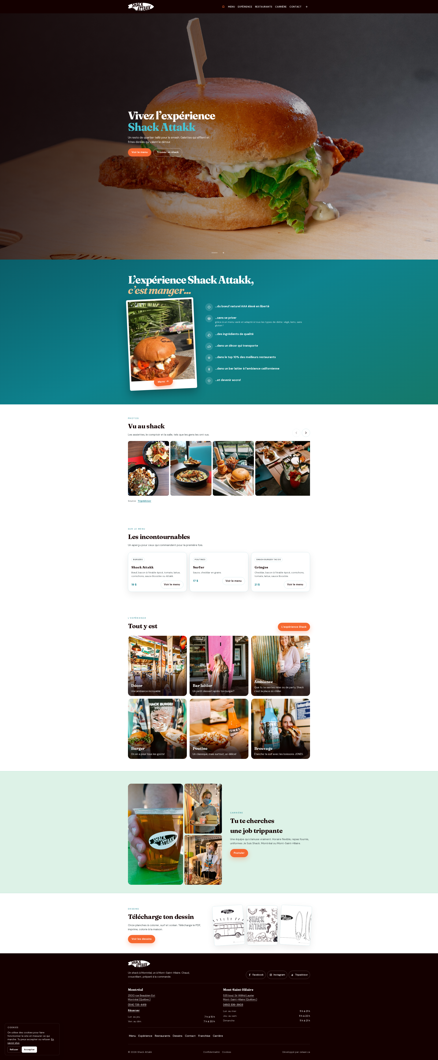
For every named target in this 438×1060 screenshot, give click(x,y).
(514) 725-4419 (137, 1004)
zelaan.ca (305, 1052)
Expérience (245, 6)
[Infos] (306, 6)
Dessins (177, 1036)
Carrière (281, 6)
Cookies (226, 1052)
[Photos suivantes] (306, 433)
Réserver (134, 1010)
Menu (231, 6)
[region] (219, 468)
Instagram (279, 974)
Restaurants (263, 6)
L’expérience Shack (293, 627)
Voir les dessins (142, 939)
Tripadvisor (301, 974)
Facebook (258, 974)
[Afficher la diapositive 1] (214, 253)
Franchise (204, 1036)
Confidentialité (211, 1052)
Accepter (29, 1049)
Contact (295, 6)
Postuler (239, 853)
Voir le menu (140, 152)
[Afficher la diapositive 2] (223, 253)
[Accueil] (223, 7)
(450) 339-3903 (233, 1004)
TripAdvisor (144, 500)
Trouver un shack (168, 152)
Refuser (14, 1049)
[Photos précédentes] (296, 433)
